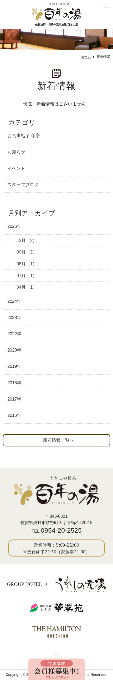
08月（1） (27, 263)
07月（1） (27, 275)
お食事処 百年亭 (23, 135)
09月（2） (27, 252)
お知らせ (16, 151)
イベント (16, 168)
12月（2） (27, 240)
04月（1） (27, 287)
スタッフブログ (23, 184)
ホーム (86, 57)
